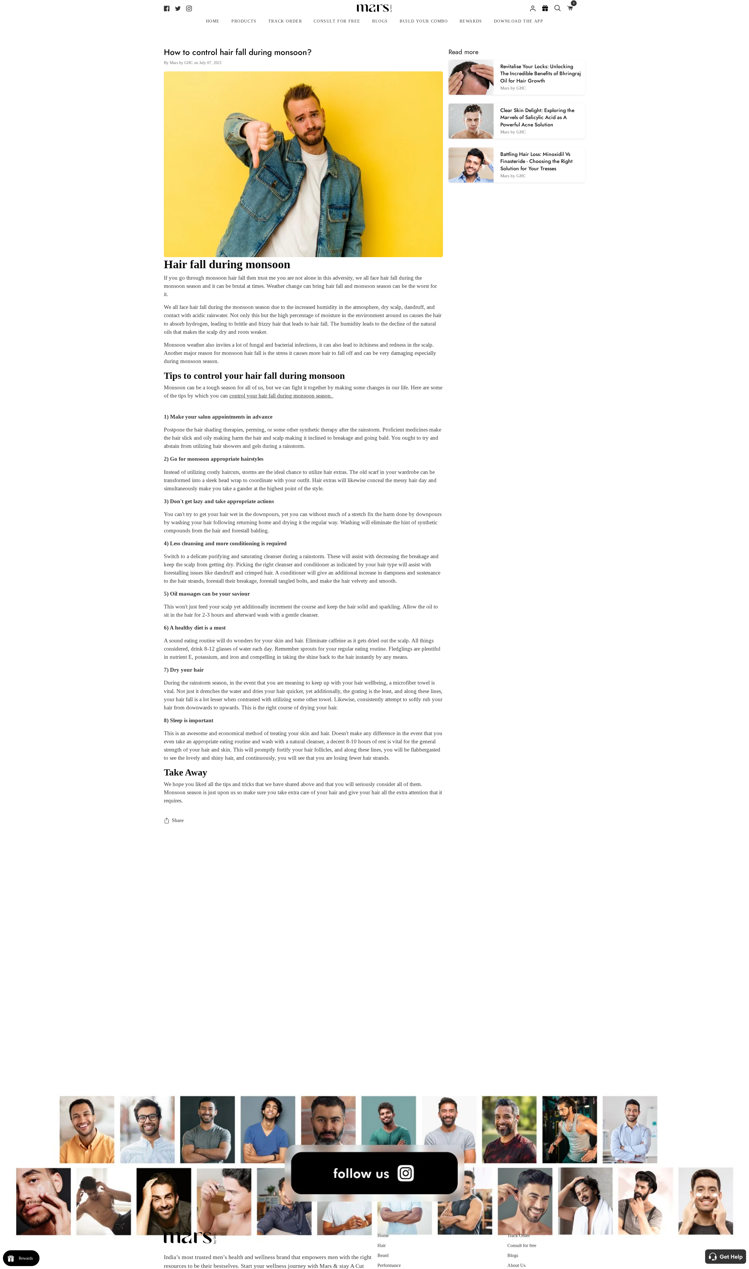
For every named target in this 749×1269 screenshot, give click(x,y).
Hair (381, 1245)
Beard (383, 1255)
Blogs (512, 1255)
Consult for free (521, 1245)
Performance (389, 1265)
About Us (516, 1265)
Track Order (518, 1235)
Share (178, 820)
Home (383, 1235)
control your (244, 396)
